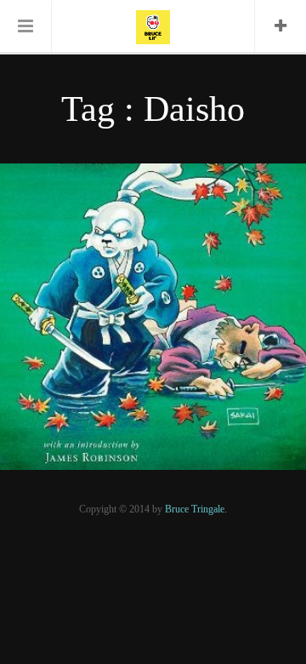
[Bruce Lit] (153, 25)
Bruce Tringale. (196, 509)
